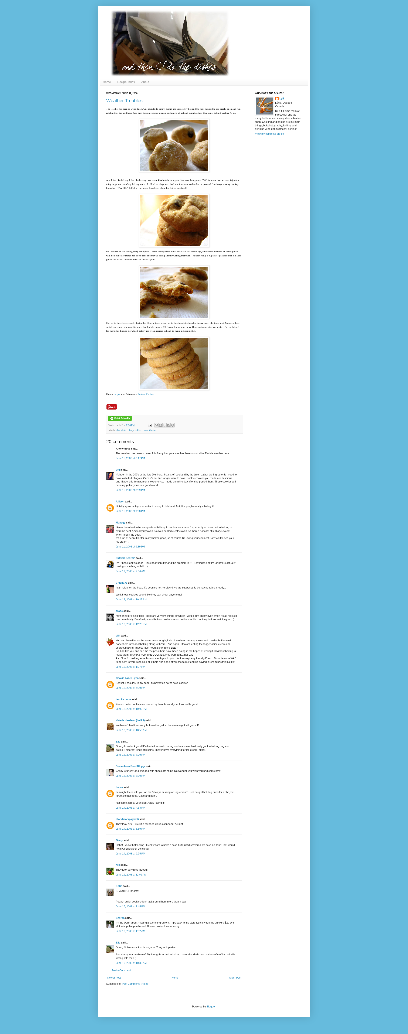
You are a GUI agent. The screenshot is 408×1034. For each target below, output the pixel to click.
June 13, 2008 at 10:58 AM (131, 730)
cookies (137, 430)
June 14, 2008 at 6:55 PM (130, 853)
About (145, 81)
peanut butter (149, 430)
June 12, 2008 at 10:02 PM (131, 708)
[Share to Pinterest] (172, 425)
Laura (119, 787)
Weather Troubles (124, 100)
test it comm (123, 699)
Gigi (118, 469)
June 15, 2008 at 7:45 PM (130, 906)
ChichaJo (121, 582)
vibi (118, 635)
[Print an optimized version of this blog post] (120, 420)
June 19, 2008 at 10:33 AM (131, 963)
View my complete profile (269, 133)
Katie (119, 886)
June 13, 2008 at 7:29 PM (130, 754)
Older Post (235, 977)
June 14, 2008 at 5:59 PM (130, 828)
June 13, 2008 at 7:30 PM (130, 775)
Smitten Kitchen (146, 394)
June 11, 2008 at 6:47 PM (130, 458)
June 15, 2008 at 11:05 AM (131, 874)
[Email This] (156, 425)
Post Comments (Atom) (135, 983)
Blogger (211, 1006)
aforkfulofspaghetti (127, 819)
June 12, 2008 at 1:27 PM (130, 666)
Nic (118, 864)
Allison (120, 501)
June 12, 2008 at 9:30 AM (130, 571)
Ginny (119, 840)
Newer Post (114, 977)
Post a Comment (121, 970)
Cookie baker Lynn (127, 678)
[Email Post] (149, 425)
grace (119, 611)
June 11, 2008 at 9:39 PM (130, 546)
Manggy (120, 522)
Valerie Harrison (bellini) (130, 720)
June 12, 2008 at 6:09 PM (130, 687)
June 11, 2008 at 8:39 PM (130, 490)
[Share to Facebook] (168, 425)
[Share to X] (164, 425)
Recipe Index (126, 81)
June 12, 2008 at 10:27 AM (131, 599)
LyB (281, 98)
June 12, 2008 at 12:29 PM (131, 624)
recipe (117, 394)
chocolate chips (124, 430)
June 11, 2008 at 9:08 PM (130, 511)
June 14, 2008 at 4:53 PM (130, 807)
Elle (118, 741)
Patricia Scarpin (125, 558)
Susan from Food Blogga (131, 766)
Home (107, 81)
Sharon (120, 918)
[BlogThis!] (160, 425)
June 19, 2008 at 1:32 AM (130, 931)
